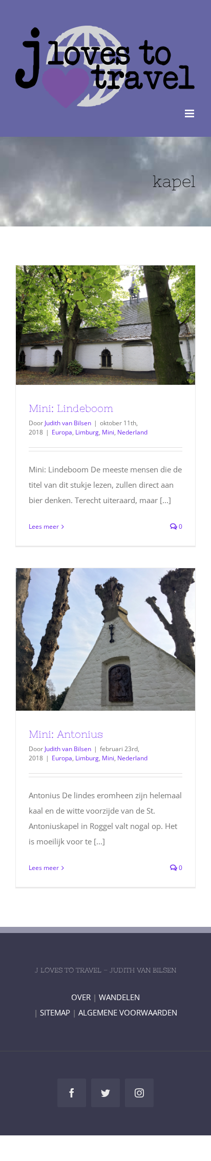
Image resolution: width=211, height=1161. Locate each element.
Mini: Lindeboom (87, 325)
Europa (62, 432)
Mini (108, 432)
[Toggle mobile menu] (190, 113)
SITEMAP (55, 1012)
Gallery (124, 325)
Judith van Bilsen (68, 423)
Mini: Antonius (87, 639)
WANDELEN (119, 997)
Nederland (132, 432)
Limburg (87, 432)
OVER (81, 997)
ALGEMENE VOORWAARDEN (127, 1012)
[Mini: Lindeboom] (105, 325)
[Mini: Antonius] (105, 639)
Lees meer (44, 526)
